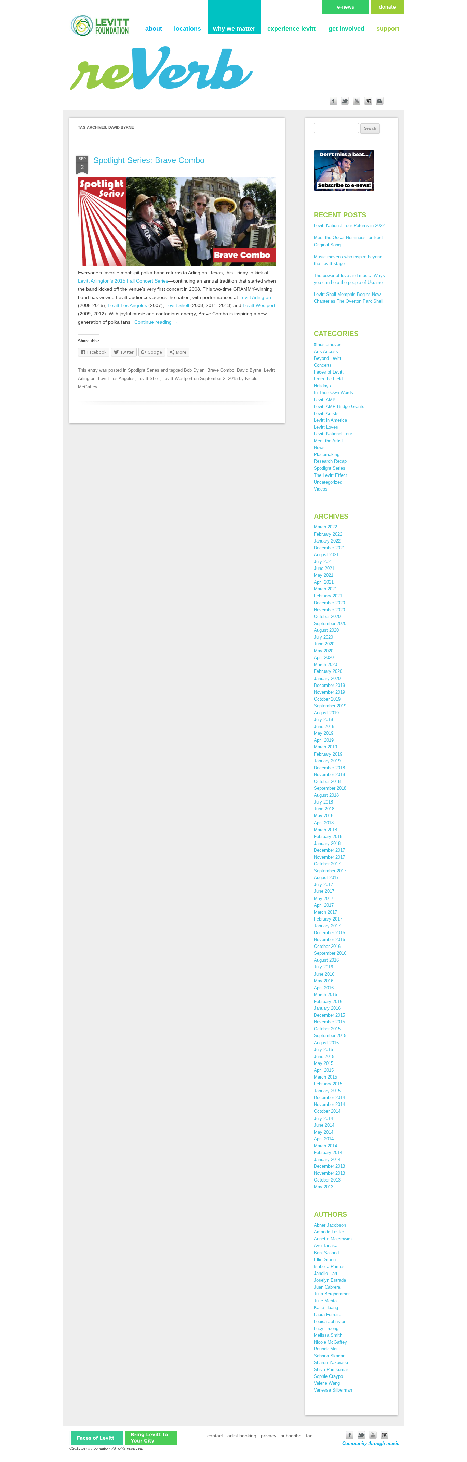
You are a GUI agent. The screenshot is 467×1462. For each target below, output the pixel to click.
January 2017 (327, 925)
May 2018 (323, 815)
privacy (268, 1435)
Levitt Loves (326, 427)
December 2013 (329, 1166)
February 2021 (328, 595)
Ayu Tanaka (325, 1245)
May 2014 (323, 1132)
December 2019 (329, 685)
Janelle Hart (325, 1273)
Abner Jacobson (330, 1225)
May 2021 (323, 575)
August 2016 (326, 960)
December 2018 (329, 767)
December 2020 (329, 602)
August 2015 (326, 1042)
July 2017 (323, 884)
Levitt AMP (325, 399)
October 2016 (327, 946)
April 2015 (324, 1070)
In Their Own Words (333, 392)
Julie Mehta (325, 1300)
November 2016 (329, 939)
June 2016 (324, 974)
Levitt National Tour (333, 433)
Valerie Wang (327, 1383)
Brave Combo (220, 370)
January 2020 (327, 678)
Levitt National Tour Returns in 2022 (349, 225)
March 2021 (325, 588)
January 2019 (327, 760)
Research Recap (330, 461)
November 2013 (329, 1173)
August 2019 (326, 712)
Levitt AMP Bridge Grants (339, 406)
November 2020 (329, 609)
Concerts (323, 365)
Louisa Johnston (330, 1321)
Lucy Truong (326, 1328)
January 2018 (327, 843)
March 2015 (325, 1077)
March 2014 (325, 1145)
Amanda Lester (329, 1232)
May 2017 (323, 898)
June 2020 (324, 644)
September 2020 (330, 623)
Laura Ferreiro (327, 1314)
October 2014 (327, 1111)
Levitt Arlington (255, 297)
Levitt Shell (177, 305)
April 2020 (324, 657)
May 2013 (323, 1186)
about (153, 28)
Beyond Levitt (327, 358)
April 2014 (324, 1138)
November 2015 (329, 1021)
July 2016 (323, 966)
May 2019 (323, 733)
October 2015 (327, 1028)
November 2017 (329, 857)
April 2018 (324, 822)
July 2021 (323, 561)
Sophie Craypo (328, 1376)
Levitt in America (330, 420)
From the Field (328, 378)
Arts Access (326, 351)
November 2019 (329, 692)
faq (309, 1435)
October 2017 (327, 863)
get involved (346, 28)
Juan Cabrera (327, 1287)
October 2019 (327, 699)
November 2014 (329, 1104)
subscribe (291, 1435)
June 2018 (324, 808)
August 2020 (326, 630)
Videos (321, 489)
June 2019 (324, 726)
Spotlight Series (143, 370)
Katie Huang (326, 1307)
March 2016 (325, 994)
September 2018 (330, 788)
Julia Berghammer (332, 1293)
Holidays (322, 385)
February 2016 (328, 1001)
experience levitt (291, 28)
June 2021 (324, 568)
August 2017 (326, 877)
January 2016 (327, 1008)
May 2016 (323, 980)
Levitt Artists (326, 413)
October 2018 (327, 781)
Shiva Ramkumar (331, 1369)
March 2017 (325, 912)
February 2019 (328, 754)
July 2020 (323, 637)
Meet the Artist (328, 440)
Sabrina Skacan (329, 1355)
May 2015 (323, 1063)
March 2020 (325, 664)
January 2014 (327, 1159)
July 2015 (323, 1049)
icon (96, 1438)
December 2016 (329, 932)
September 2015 (330, 1035)
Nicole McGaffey (330, 1342)
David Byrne (249, 370)
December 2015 (329, 1015)
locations (187, 28)
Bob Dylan (194, 370)
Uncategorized (328, 482)
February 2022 (328, 534)
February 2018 (328, 836)
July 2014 (323, 1118)
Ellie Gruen (325, 1259)
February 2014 (328, 1152)
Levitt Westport (259, 305)
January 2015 (327, 1090)
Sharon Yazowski (331, 1362)
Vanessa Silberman (333, 1390)
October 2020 (327, 616)
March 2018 (325, 829)
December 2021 (329, 547)
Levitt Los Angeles (127, 305)
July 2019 (323, 719)
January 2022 (327, 541)
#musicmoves (328, 344)
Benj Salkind (326, 1252)
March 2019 (325, 746)
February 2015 (328, 1083)
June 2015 (324, 1056)
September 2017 (330, 870)
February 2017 (328, 919)
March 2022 (325, 527)
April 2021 (324, 582)
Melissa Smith (328, 1335)
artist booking (241, 1435)
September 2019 (330, 705)
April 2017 (324, 905)
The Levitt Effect (330, 475)
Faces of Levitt (329, 372)
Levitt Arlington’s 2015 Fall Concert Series (123, 281)
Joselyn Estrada (330, 1280)
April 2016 (324, 987)
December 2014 (329, 1097)
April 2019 (324, 740)
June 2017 (324, 891)
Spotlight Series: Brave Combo (148, 160)
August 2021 (326, 554)
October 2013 (327, 1180)
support (387, 28)
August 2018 (326, 795)
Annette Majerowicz (333, 1238)
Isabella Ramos (329, 1266)
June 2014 (324, 1125)
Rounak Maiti (327, 1349)
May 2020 (323, 650)
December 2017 (329, 850)
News (319, 447)
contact (215, 1435)
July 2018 (323, 802)
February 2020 (328, 671)
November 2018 (329, 774)
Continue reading (156, 322)
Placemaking (326, 454)
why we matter (234, 28)
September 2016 (330, 953)
